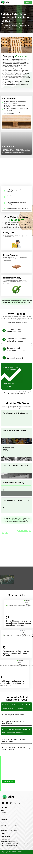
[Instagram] (11, 803)
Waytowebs (10, 852)
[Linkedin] (3, 803)
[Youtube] (7, 803)
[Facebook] (15, 803)
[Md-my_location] (19, 803)
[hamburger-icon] (18, 2)
